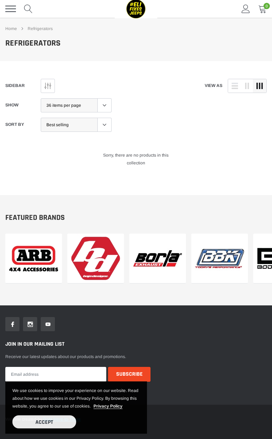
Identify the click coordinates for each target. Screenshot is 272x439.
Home (11, 28)
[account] (246, 8)
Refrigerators (40, 28)
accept (44, 422)
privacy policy (108, 406)
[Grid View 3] (259, 86)
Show (11, 105)
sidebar (15, 85)
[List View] (235, 86)
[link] (33, 258)
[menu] (10, 9)
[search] (28, 9)
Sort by (14, 124)
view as (213, 85)
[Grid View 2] (247, 86)
